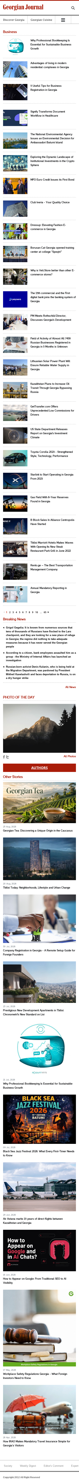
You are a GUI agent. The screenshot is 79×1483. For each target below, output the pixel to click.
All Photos (70, 756)
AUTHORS (39, 767)
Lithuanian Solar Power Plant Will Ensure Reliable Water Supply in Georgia (50, 365)
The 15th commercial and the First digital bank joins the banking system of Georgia (53, 297)
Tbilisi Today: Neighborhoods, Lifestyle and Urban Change (36, 888)
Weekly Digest (28, 1465)
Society (8, 1465)
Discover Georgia (13, 19)
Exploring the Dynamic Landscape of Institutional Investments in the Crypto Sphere (52, 161)
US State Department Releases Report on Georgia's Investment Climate (48, 433)
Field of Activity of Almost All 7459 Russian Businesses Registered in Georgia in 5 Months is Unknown (50, 342)
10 (36, 612)
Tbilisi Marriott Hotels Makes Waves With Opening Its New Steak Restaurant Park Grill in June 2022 (51, 547)
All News (70, 687)
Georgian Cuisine (41, 19)
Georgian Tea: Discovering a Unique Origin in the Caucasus (38, 831)
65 (45, 612)
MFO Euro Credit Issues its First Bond (52, 180)
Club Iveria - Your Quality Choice (50, 202)
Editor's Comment (53, 1465)
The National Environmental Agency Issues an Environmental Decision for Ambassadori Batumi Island (52, 138)
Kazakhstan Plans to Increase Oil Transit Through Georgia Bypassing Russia (51, 388)
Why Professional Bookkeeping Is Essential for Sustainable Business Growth (50, 44)
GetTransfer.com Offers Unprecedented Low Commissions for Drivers (52, 410)
